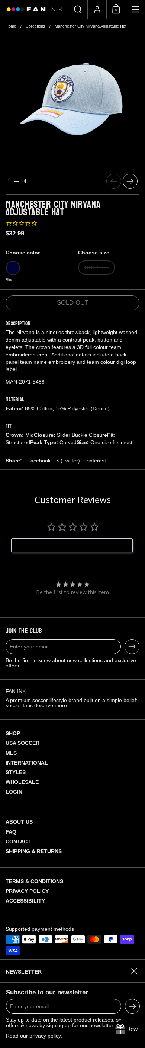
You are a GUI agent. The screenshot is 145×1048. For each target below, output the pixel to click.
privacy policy (45, 1036)
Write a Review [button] (76, 545)
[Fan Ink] (34, 9)
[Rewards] (126, 1029)
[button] (77, 9)
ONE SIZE (96, 267)
